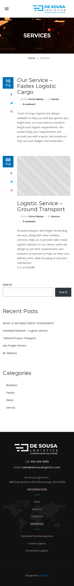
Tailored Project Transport (19, 338)
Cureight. (44, 575)
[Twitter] (11, 103)
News (9, 400)
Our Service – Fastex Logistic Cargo (36, 86)
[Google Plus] (11, 111)
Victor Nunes (36, 99)
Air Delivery (10, 353)
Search (7, 284)
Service (55, 216)
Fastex (55, 99)
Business (11, 385)
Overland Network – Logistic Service (25, 330)
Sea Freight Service (14, 345)
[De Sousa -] (40, 9)
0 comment (29, 104)
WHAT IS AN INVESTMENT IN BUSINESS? (28, 323)
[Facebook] (11, 95)
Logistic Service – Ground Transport (41, 206)
